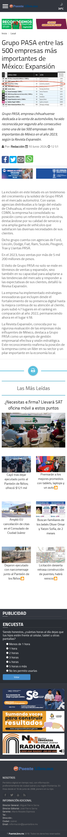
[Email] (20, 159)
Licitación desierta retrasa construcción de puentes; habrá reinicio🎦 (50, 571)
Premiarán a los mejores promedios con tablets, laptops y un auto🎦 (50, 480)
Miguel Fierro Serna (21, 805)
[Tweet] (13, 159)
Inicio (4, 33)
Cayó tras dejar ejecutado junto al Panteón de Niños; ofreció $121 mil (16, 481)
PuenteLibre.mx (17, 833)
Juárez (10, 821)
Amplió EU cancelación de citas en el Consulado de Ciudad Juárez (16, 526)
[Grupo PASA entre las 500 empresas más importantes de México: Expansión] (5, 159)
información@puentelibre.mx (20, 824)
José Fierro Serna (20, 808)
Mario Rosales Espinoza (19, 811)
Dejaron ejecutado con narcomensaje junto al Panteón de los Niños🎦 (16, 571)
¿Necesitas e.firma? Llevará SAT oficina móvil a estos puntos (34, 405)
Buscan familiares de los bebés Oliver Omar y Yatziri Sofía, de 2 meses (51, 526)
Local (13, 33)
